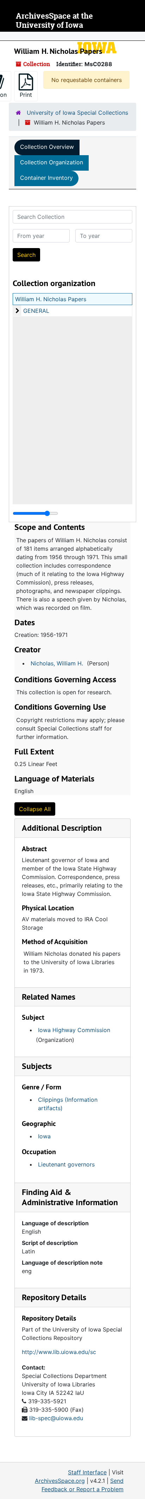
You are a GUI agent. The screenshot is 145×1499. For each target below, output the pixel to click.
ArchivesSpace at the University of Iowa (54, 20)
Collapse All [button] (35, 808)
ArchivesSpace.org (60, 1480)
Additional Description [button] (62, 827)
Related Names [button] (48, 996)
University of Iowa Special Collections (77, 112)
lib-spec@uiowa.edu (56, 1418)
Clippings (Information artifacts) (67, 1104)
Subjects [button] (37, 1066)
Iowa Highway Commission (74, 1029)
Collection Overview (47, 146)
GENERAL (36, 310)
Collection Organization (51, 162)
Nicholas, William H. (57, 663)
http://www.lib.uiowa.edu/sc (59, 1351)
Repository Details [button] (54, 1297)
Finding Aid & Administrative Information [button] (70, 1197)
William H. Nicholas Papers (50, 299)
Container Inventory (46, 177)
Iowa (44, 1136)
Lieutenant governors (66, 1164)
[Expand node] (138, 36)
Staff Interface (87, 1472)
